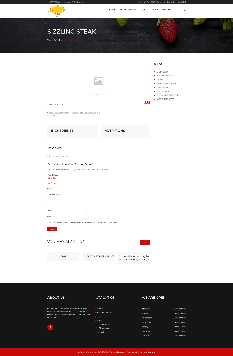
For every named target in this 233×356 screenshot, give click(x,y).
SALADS (160, 79)
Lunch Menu (104, 324)
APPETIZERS (162, 72)
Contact (167, 10)
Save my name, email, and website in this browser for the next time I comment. (83, 222)
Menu (155, 10)
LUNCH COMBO (163, 91)
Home (112, 10)
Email (50, 216)
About (144, 10)
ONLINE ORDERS (127, 10)
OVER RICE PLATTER (165, 99)
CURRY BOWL (162, 87)
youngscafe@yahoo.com (74, 2)
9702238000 (55, 2)
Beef (63, 256)
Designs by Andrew (146, 352)
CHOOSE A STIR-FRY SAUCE (98, 256)
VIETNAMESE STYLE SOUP (168, 95)
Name (50, 210)
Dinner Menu (104, 328)
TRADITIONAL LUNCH (166, 83)
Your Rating (52, 175)
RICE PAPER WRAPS (165, 76)
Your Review (53, 194)
